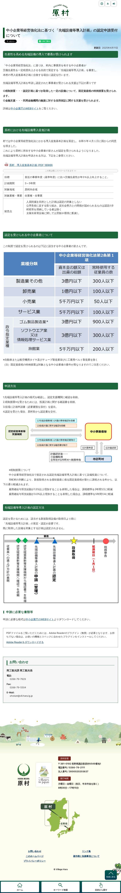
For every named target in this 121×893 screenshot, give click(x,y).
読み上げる (113, 3)
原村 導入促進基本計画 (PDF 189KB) (31, 165)
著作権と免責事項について (86, 856)
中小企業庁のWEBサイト (25, 108)
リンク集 (86, 851)
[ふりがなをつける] (107, 3)
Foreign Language (101, 3)
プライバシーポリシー (35, 861)
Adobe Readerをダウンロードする (25, 642)
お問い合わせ (34, 851)
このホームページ (34, 856)
